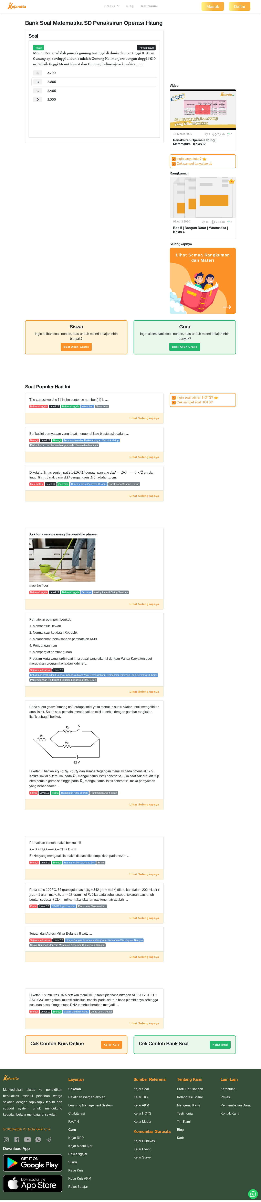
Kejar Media (142, 1121)
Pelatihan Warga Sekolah (86, 1097)
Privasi (226, 1097)
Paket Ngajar (77, 1154)
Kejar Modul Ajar (80, 1146)
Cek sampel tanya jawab (192, 163)
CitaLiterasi (76, 1113)
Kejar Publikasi (145, 1141)
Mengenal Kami (188, 1105)
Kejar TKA (141, 1097)
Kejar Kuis (111, 1044)
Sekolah (74, 1089)
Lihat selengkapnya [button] (144, 418)
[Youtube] (27, 1139)
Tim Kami (184, 1121)
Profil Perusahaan (190, 1089)
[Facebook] (17, 1139)
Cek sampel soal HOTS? (193, 402)
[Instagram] (6, 1139)
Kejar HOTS (142, 1113)
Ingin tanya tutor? (187, 158)
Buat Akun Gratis (76, 346)
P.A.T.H (73, 1121)
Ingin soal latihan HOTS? (193, 397)
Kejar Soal (220, 1044)
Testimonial (149, 6)
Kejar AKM (141, 1105)
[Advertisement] (94, 116)
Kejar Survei (143, 1157)
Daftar (240, 6)
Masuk (212, 6)
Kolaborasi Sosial (190, 1097)
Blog (129, 6)
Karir (180, 1138)
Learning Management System (90, 1105)
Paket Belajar (78, 1186)
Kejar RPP (76, 1138)
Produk (110, 6)
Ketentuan (228, 1089)
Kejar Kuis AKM (79, 1178)
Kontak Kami (230, 1113)
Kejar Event (142, 1149)
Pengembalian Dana (236, 1105)
